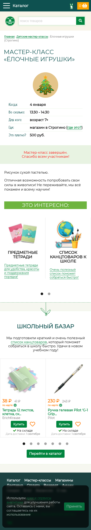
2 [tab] (49, 294)
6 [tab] (59, 443)
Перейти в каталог (45, 454)
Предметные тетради (23, 254)
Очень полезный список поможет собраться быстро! (64, 273)
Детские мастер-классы (32, 36)
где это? (74, 128)
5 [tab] (52, 443)
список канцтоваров (29, 342)
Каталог (14, 480)
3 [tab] (38, 443)
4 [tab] (45, 443)
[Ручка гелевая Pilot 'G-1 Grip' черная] (68, 379)
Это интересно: (45, 205)
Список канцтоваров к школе (68, 257)
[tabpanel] (23, 248)
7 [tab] (67, 443)
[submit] (80, 21)
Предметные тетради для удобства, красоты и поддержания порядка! (21, 271)
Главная (9, 36)
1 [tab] (41, 294)
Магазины (64, 480)
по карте (7, 405)
